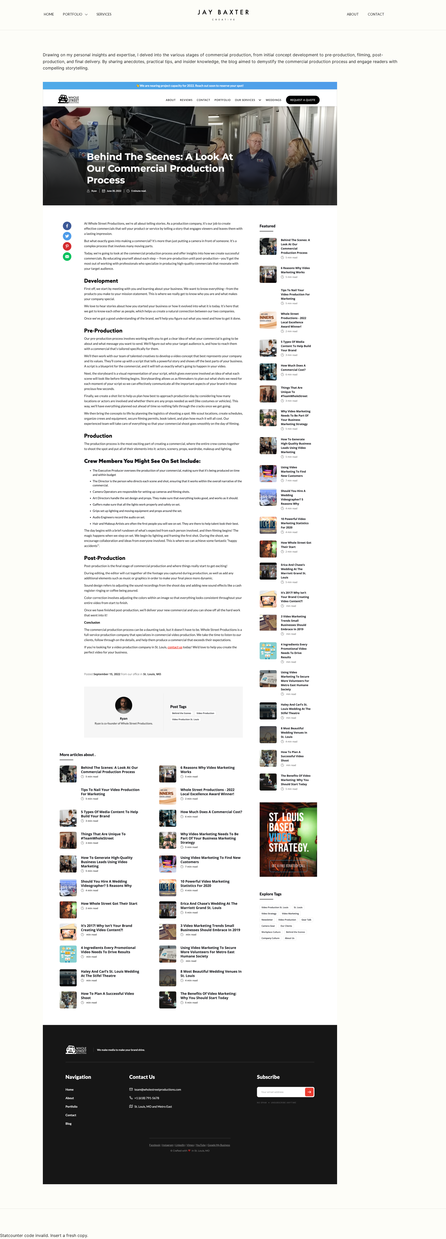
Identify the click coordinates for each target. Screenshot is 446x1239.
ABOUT (353, 14)
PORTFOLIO (72, 14)
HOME (49, 14)
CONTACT (376, 14)
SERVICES (104, 14)
